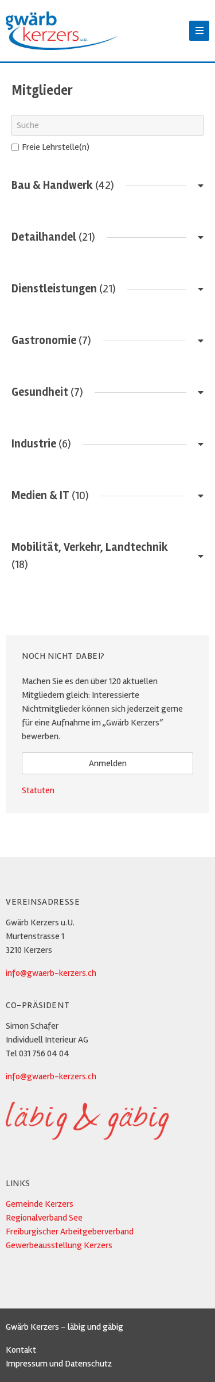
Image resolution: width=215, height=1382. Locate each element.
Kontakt (21, 1350)
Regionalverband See (44, 1217)
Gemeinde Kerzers (39, 1204)
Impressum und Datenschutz (59, 1363)
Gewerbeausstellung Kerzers (59, 1245)
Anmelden (108, 763)
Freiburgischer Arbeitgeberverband (70, 1231)
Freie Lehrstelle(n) (55, 147)
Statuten (38, 790)
